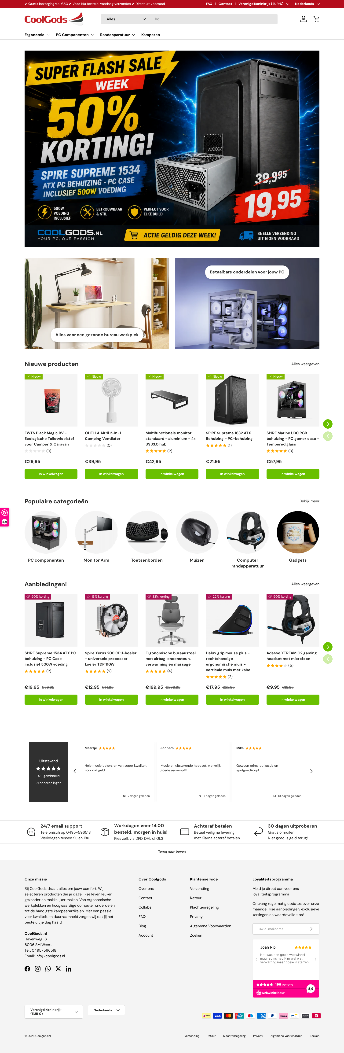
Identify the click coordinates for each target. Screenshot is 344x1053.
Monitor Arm (96, 560)
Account (146, 935)
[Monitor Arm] (96, 532)
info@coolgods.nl (50, 956)
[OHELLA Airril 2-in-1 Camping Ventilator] (111, 400)
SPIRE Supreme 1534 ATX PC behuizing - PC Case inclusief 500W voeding (50, 659)
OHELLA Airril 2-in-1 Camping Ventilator (103, 436)
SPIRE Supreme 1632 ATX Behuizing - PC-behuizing (229, 436)
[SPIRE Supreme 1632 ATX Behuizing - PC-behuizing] (232, 400)
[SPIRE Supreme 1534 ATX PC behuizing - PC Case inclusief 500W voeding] (51, 620)
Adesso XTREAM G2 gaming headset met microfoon (292, 656)
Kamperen (150, 34)
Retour (195, 897)
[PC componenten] (46, 532)
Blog (142, 926)
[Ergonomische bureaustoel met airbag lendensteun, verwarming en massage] (172, 620)
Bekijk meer (309, 501)
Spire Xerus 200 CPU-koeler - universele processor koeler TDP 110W (111, 659)
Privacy (196, 916)
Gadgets (298, 560)
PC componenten (46, 560)
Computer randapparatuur (247, 563)
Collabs (145, 907)
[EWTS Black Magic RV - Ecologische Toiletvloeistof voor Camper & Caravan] (51, 400)
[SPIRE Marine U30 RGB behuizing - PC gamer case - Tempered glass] (293, 400)
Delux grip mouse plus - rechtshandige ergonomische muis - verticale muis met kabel (228, 662)
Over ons (146, 888)
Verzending (199, 888)
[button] (316, 19)
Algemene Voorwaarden (210, 926)
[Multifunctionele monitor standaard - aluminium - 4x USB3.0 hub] (172, 400)
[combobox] (189, 19)
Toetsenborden (147, 560)
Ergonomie (34, 34)
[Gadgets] (298, 532)
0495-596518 (44, 950)
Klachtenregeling (204, 907)
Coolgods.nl (43, 1036)
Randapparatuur (115, 34)
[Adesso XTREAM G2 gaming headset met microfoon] (293, 620)
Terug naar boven (172, 851)
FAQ (209, 4)
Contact (225, 4)
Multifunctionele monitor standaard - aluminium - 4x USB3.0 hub (171, 439)
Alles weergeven (305, 363)
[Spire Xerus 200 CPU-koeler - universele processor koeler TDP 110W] (111, 620)
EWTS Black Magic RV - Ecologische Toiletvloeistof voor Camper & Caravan (49, 439)
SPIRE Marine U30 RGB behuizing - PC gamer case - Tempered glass (293, 439)
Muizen (197, 560)
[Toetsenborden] (147, 532)
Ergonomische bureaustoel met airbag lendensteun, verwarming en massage (171, 659)
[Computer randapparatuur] (247, 532)
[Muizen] (197, 532)
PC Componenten (72, 34)
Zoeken (196, 935)
